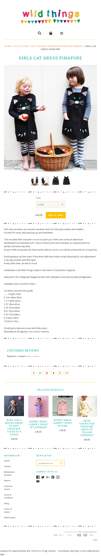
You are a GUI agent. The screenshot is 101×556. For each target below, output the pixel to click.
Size (38, 198)
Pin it (47, 373)
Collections (21, 46)
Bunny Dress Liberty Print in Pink (62, 423)
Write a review (33, 356)
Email (67, 373)
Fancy (53, 373)
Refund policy (9, 517)
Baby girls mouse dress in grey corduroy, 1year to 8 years (14, 427)
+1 (60, 373)
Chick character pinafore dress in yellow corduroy (86, 428)
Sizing (6, 503)
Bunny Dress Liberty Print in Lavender (38, 424)
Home (8, 46)
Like (33, 373)
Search (7, 460)
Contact (7, 466)
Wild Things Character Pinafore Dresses (57, 46)
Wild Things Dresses (88, 532)
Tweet (40, 373)
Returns (7, 480)
